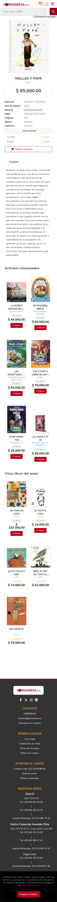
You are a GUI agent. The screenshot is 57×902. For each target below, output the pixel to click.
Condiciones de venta (29, 743)
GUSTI (28, 82)
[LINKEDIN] (36, 700)
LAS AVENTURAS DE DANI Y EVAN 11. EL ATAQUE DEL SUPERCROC (17, 373)
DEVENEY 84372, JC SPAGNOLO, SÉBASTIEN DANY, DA (40, 446)
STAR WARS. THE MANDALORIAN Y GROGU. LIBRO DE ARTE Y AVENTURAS (16, 438)
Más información (30, 885)
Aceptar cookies (28, 894)
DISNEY (40, 377)
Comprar (16, 325)
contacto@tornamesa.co (29, 718)
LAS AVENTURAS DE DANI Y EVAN (16, 378)
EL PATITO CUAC (40, 512)
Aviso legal (29, 739)
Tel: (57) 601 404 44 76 (31, 810)
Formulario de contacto (30, 723)
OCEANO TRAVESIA (34, 101)
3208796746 (30, 713)
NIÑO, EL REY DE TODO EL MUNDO (40, 573)
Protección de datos (29, 748)
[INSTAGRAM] (31, 700)
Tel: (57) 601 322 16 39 (31, 832)
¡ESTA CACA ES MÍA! (16, 573)
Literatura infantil (33, 109)
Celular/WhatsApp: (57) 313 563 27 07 (31, 848)
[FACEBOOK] (21, 700)
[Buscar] (53, 11)
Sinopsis (14, 161)
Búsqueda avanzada (45, 16)
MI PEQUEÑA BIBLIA (40, 307)
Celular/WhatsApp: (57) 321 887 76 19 (31, 818)
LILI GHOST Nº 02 (40, 438)
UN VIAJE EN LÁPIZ (16, 512)
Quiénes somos (29, 773)
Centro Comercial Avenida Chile (29, 824)
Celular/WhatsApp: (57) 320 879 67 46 (31, 866)
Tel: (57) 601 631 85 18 (31, 802)
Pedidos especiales (29, 778)
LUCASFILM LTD (16, 443)
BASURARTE (16, 628)
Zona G (29, 794)
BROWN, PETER (16, 311)
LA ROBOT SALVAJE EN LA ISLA (16, 307)
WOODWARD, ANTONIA (40, 312)
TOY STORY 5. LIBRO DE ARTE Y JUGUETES (40, 373)
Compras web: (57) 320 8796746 (29, 768)
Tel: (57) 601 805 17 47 (31, 840)
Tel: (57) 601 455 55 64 (31, 857)
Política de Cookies (30, 753)
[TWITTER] (26, 700)
